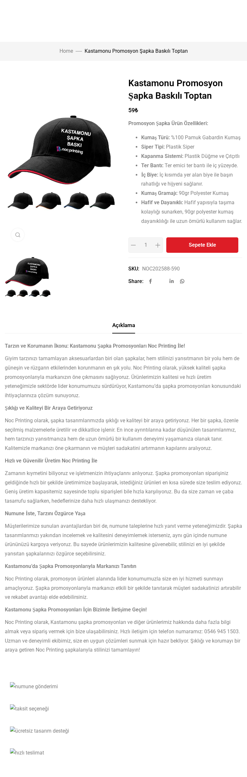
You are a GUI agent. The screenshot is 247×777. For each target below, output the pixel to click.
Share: (135, 281)
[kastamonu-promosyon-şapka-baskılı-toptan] (62, 277)
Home (66, 51)
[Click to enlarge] (17, 234)
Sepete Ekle (202, 245)
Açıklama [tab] (123, 325)
